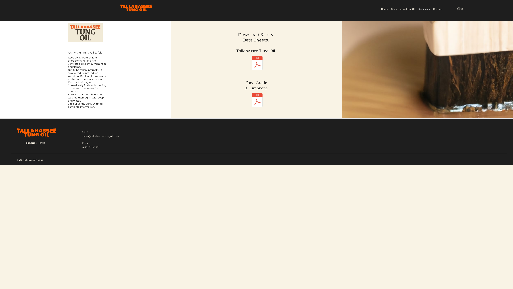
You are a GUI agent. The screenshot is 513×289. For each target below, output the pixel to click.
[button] (461, 8)
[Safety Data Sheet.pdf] (257, 63)
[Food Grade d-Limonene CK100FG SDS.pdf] (257, 100)
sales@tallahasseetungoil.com (100, 136)
